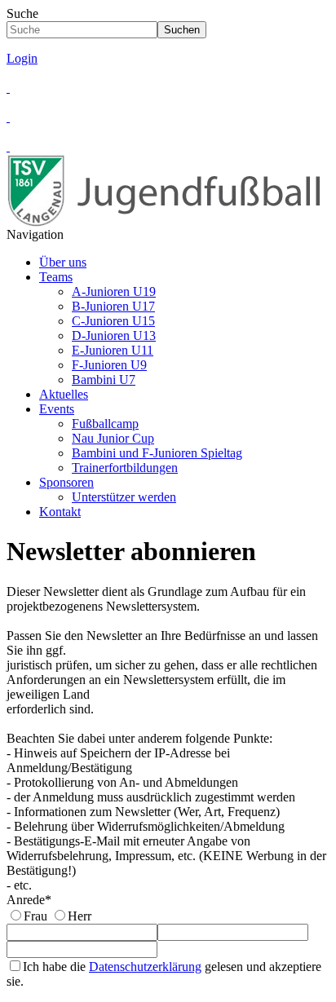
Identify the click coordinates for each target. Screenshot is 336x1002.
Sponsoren (66, 482)
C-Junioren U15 (113, 321)
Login (22, 58)
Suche (22, 13)
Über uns (62, 262)
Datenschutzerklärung (145, 966)
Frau (35, 916)
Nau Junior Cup (113, 438)
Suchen (182, 30)
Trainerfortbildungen (125, 468)
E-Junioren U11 (112, 350)
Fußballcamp (105, 423)
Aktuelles (63, 394)
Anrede (29, 900)
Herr (79, 916)
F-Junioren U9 (109, 365)
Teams (56, 277)
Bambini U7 (103, 379)
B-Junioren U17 (113, 306)
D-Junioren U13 (114, 335)
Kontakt (60, 512)
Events (56, 409)
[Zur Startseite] (170, 223)
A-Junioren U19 (114, 291)
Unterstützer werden (124, 497)
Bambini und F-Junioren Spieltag (157, 453)
